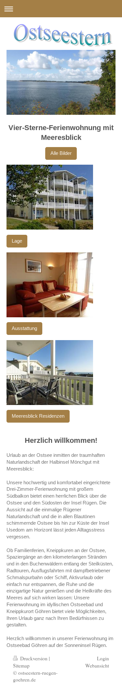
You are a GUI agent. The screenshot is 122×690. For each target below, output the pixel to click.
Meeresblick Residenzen (38, 416)
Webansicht (97, 665)
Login (103, 658)
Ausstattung (24, 328)
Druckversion (34, 658)
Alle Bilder (61, 153)
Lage (17, 241)
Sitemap (21, 665)
